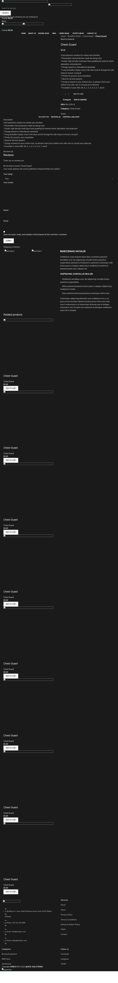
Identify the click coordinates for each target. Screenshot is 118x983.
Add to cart (78, 94)
